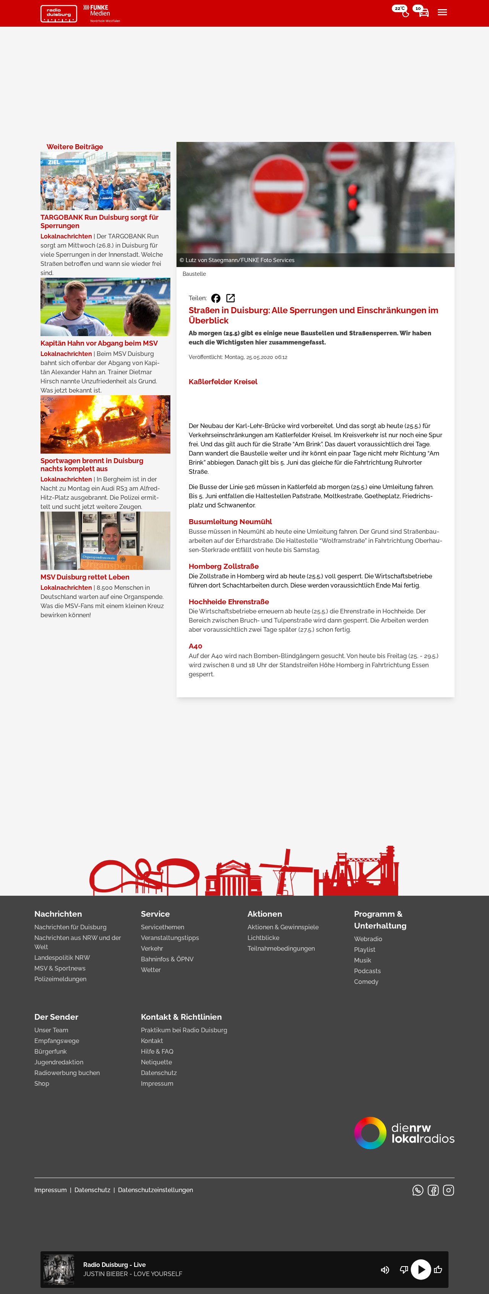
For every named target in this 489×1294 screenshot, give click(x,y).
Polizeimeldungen (60, 979)
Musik (362, 960)
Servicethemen (162, 927)
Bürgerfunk (50, 1051)
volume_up (385, 1270)
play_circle (421, 1269)
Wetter (151, 970)
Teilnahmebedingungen (281, 948)
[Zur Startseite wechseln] (58, 13)
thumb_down (404, 1269)
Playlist (365, 949)
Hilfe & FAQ (157, 1051)
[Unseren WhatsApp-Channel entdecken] (418, 1190)
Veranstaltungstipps (170, 938)
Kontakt (152, 1041)
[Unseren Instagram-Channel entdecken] (448, 1190)
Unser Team (51, 1030)
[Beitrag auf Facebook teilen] (215, 298)
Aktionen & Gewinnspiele (283, 927)
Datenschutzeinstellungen (155, 1190)
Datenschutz (159, 1073)
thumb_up (437, 1269)
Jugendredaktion (58, 1062)
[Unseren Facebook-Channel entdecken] (433, 1190)
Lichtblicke (263, 938)
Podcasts (367, 971)
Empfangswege (56, 1041)
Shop (41, 1083)
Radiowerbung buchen (67, 1073)
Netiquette (156, 1062)
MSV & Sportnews (60, 968)
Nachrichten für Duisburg (70, 927)
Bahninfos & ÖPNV (167, 959)
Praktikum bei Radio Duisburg (184, 1030)
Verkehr (152, 948)
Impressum (157, 1083)
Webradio (368, 939)
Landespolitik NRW (62, 957)
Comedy (366, 981)
